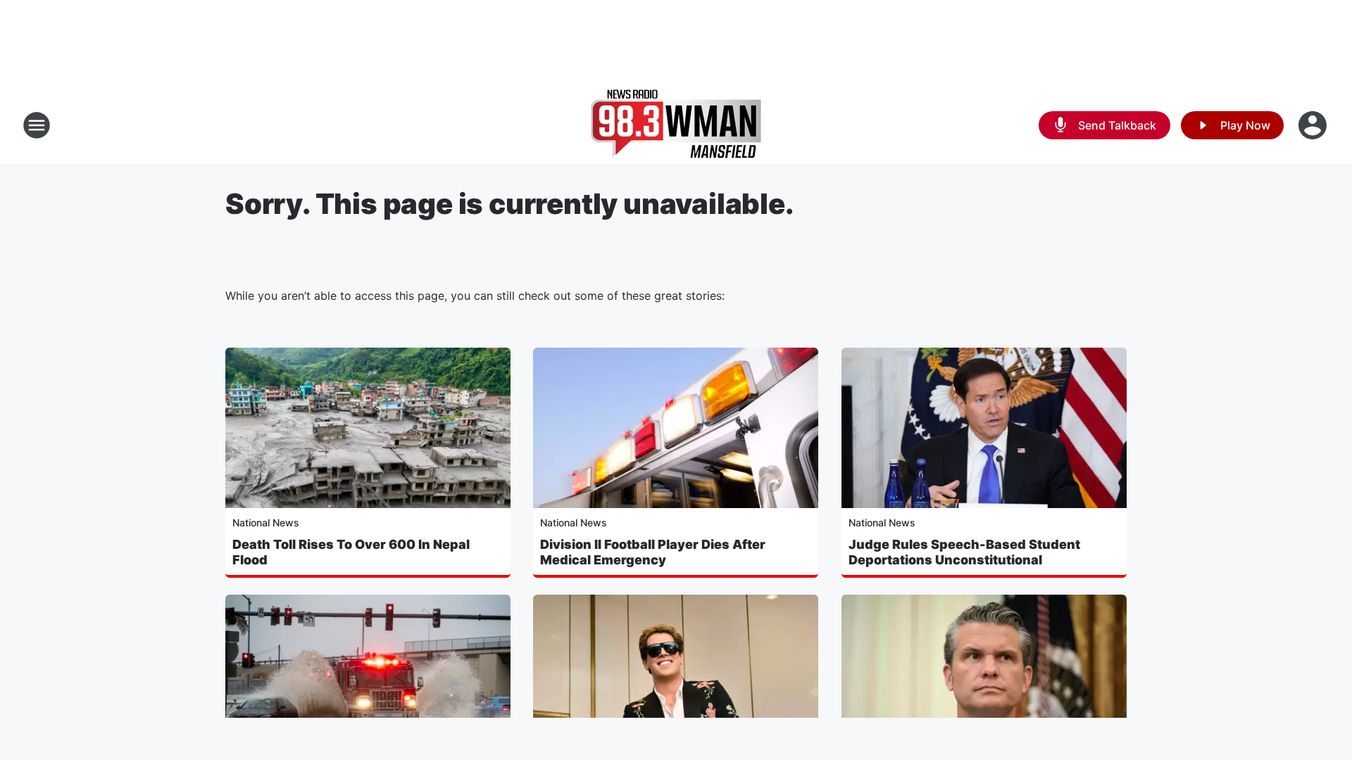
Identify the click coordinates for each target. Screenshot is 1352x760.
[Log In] (1313, 125)
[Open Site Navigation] (37, 125)
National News (265, 522)
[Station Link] (676, 125)
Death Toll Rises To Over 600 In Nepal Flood (351, 552)
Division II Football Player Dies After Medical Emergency (652, 552)
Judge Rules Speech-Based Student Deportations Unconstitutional (964, 552)
